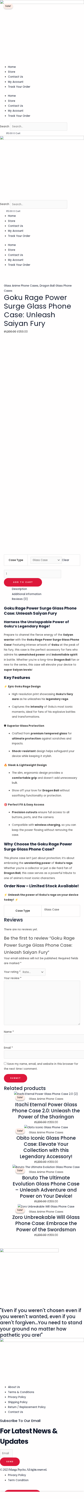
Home (12, 67)
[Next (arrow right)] (77, 746)
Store (11, 72)
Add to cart (23, 582)
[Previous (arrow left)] (7, 746)
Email (8, 1048)
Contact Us (15, 77)
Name (9, 1032)
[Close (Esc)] (71, 4)
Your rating (12, 972)
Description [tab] (19, 589)
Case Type (16, 560)
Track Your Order (19, 87)
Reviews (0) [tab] (20, 599)
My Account (15, 82)
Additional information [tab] (26, 594)
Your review (12, 978)
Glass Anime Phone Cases (21, 286)
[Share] (62, 4)
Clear (65, 560)
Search (4, 126)
